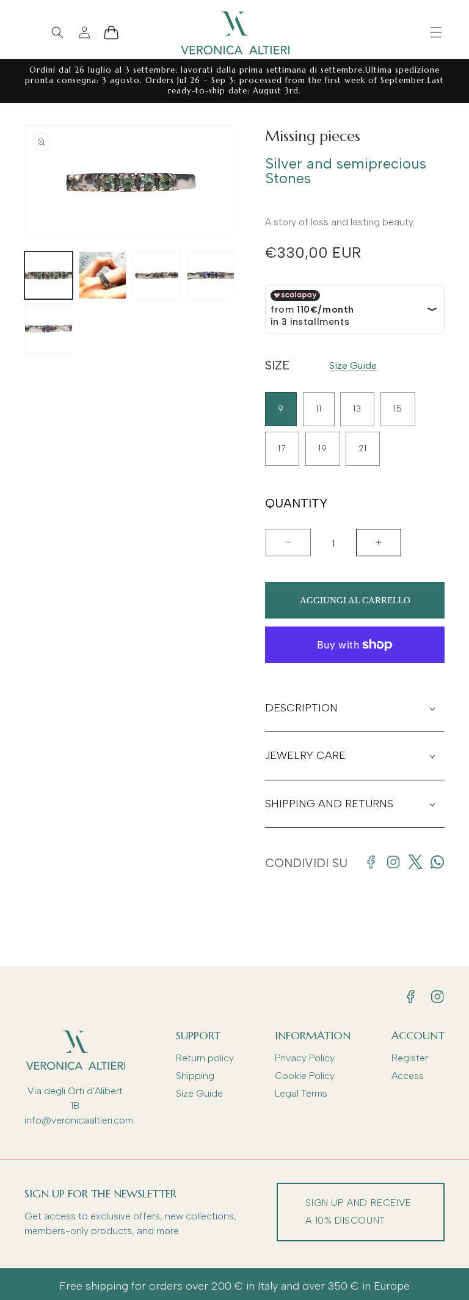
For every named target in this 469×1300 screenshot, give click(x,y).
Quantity (296, 503)
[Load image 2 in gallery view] (103, 276)
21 (362, 448)
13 (357, 409)
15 (397, 409)
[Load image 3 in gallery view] (157, 276)
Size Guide (353, 365)
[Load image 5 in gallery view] (48, 329)
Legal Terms (301, 1093)
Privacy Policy (305, 1058)
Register (409, 1058)
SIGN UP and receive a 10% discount (358, 1211)
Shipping (195, 1075)
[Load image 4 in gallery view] (211, 276)
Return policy (205, 1058)
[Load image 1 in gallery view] (48, 276)
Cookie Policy (305, 1075)
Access (407, 1075)
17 (282, 448)
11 (319, 409)
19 (322, 448)
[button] (436, 32)
